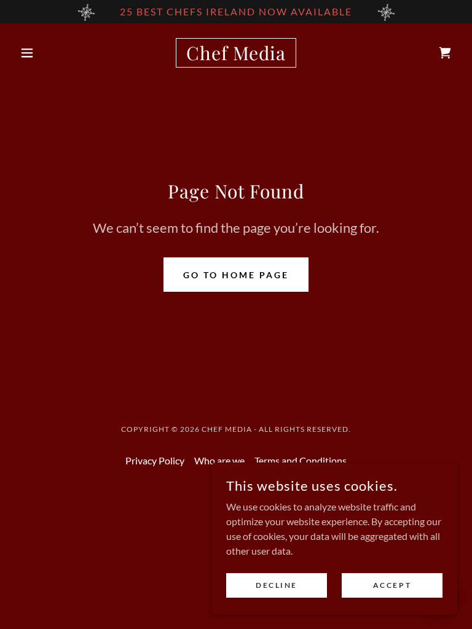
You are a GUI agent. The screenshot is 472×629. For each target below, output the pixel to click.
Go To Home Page (236, 275)
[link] (236, 56)
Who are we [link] (219, 460)
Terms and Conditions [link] (300, 460)
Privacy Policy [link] (154, 460)
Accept (392, 585)
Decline (276, 585)
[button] (48, 53)
